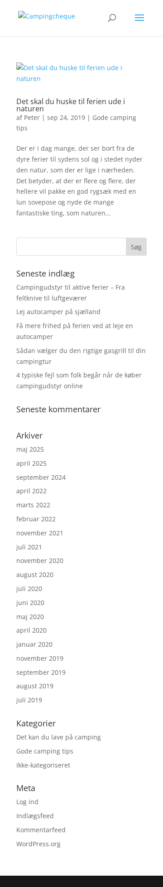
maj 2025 (30, 449)
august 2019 (34, 686)
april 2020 (31, 630)
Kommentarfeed (41, 829)
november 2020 (39, 560)
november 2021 (39, 533)
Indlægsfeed (35, 815)
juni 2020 (30, 602)
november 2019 (39, 658)
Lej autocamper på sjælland (58, 311)
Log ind (27, 801)
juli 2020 (29, 588)
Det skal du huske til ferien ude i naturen (70, 105)
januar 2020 (34, 644)
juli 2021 (29, 547)
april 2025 (31, 463)
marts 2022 (33, 505)
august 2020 (34, 574)
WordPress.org (38, 843)
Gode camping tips (44, 751)
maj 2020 (30, 616)
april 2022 (31, 490)
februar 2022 (36, 519)
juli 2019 (29, 700)
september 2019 (41, 672)
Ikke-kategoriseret (43, 765)
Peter (32, 117)
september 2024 (41, 477)
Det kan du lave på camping (58, 737)
